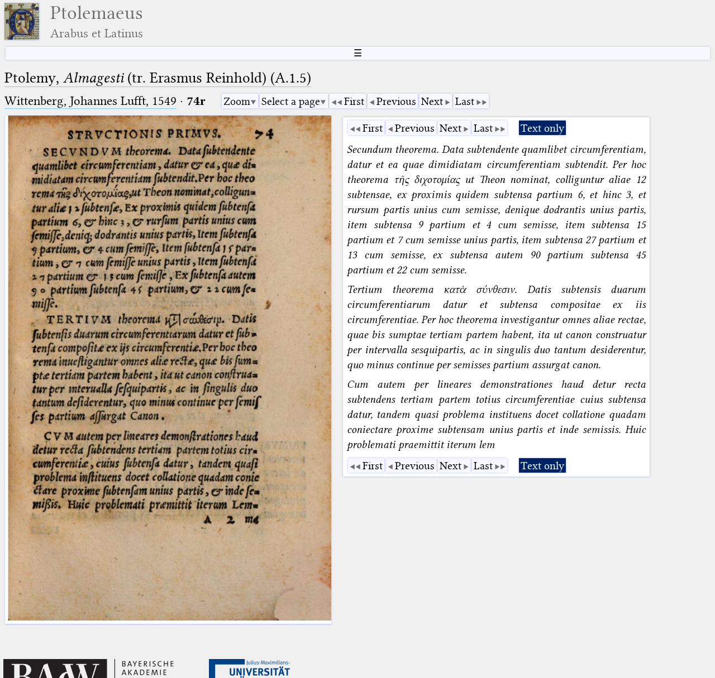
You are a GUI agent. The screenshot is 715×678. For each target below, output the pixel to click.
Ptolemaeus (96, 21)
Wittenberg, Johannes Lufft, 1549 (90, 100)
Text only (542, 128)
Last (464, 101)
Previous (396, 101)
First (354, 101)
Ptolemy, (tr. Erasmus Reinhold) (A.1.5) (157, 77)
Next (432, 101)
